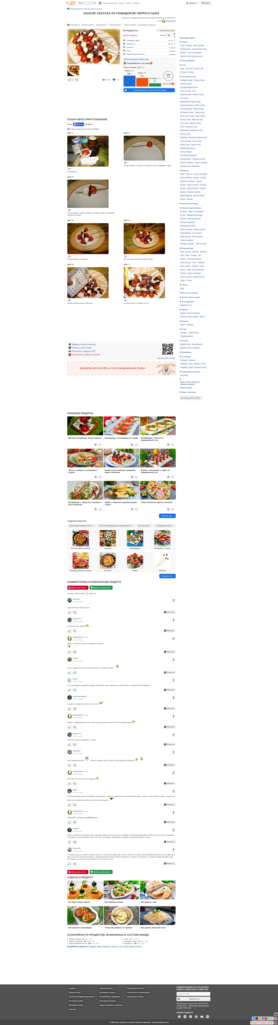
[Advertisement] (194, 21)
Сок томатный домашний (188, 155)
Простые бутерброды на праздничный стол (116, 526)
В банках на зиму (186, 84)
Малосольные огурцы (187, 116)
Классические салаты (199, 49)
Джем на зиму (200, 116)
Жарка (190, 211)
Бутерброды (187, 352)
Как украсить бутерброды (80, 928)
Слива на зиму (199, 112)
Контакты (72, 1009)
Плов (182, 255)
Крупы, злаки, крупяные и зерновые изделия (190, 383)
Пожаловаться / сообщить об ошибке (86, 354)
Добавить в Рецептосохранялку (84, 344)
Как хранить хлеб (149, 902)
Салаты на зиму (185, 91)
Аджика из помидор (186, 162)
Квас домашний (197, 344)
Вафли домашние (186, 195)
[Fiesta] (69, 680)
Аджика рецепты (185, 159)
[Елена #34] (69, 849)
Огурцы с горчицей (201, 162)
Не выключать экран (167, 30)
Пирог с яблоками (189, 392)
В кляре (189, 280)
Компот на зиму (199, 105)
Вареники (201, 262)
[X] (256, 1018)
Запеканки (203, 252)
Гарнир (184, 285)
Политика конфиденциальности (82, 997)
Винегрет (183, 52)
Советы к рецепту (130, 25)
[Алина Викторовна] (69, 697)
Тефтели (183, 273)
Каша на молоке (185, 262)
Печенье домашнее (200, 174)
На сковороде (198, 211)
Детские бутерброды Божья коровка (85, 438)
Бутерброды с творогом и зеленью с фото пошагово (85, 503)
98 (72, 80)
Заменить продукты (130, 35)
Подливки (183, 332)
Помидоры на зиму (186, 80)
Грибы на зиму (185, 144)
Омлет (194, 262)
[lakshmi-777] (69, 620)
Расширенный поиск (135, 988)
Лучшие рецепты (106, 988)
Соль (129, 51)
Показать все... (167, 576)
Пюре (182, 288)
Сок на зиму (184, 98)
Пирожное (190, 324)
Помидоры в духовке (187, 244)
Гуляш (202, 266)
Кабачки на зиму (198, 94)
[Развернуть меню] (276, 1023)
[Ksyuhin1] (69, 830)
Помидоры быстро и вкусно (80, 570)
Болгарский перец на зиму (189, 87)
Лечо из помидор (185, 152)
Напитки (185, 341)
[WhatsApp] (269, 1018)
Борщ (182, 68)
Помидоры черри (133, 40)
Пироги (182, 174)
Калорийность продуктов (147, 25)
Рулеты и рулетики (193, 313)
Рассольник (189, 68)
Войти (207, 3)
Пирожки (196, 177)
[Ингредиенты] (276, 1014)
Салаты (185, 42)
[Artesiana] (69, 600)
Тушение (183, 218)
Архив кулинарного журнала (110, 1005)
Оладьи (203, 177)
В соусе (182, 215)
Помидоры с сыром (186, 367)
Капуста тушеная (186, 277)
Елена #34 (76, 848)
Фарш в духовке (185, 236)
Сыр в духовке (197, 233)
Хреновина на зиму (199, 159)
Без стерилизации (186, 109)
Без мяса (107, 570)
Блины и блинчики (186, 177)
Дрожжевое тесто (186, 305)
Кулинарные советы (107, 992)
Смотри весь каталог (192, 398)
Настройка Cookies (76, 1005)
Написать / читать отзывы (82, 348)
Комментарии (102, 24)
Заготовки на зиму (189, 76)
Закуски (185, 309)
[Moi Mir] (262, 1018)
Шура (75, 790)
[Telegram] (272, 1018)
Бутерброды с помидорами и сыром (121, 438)
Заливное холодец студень (189, 316)
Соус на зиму (197, 141)
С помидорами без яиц (164, 526)
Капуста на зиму (197, 119)
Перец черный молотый (135, 54)
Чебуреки (195, 266)
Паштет (202, 316)
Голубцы (194, 255)
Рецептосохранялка (110, 3)
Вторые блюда (187, 248)
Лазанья (183, 269)
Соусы (184, 329)
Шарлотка (189, 174)
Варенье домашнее (186, 105)
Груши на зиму (196, 144)
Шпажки (162, 570)
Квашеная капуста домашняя (189, 166)
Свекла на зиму (185, 134)
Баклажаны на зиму (186, 112)
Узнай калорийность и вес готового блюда (149, 90)
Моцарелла (131, 44)
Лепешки (203, 188)
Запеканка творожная (194, 259)
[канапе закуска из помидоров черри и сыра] (73, 70)
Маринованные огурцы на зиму (190, 101)
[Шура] (69, 791)
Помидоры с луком (186, 364)
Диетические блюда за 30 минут (82, 526)
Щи (202, 68)
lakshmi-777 (77, 619)
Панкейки (190, 199)
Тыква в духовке (200, 244)
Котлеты (188, 252)
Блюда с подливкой (194, 273)
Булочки (183, 185)
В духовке (183, 211)
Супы (184, 65)
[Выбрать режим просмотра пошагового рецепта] (70, 168)
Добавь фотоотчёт (78, 588)
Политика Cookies (76, 1001)
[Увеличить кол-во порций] (174, 34)
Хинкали (183, 259)
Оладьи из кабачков (193, 192)
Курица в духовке (200, 229)
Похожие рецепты (88, 25)
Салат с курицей (198, 45)
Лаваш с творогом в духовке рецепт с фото (121, 503)
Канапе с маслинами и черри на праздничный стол (155, 471)
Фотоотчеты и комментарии (138, 992)
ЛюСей (75, 658)
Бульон (197, 68)
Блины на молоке (193, 188)
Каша (182, 252)
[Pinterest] (266, 1018)
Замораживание (185, 233)
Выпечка (185, 170)
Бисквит (183, 188)
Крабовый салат (185, 49)
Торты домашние (188, 61)
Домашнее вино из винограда (190, 348)
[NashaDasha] (69, 638)
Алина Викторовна (80, 696)
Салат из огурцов (186, 45)
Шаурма (183, 313)
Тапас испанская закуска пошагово (156, 502)
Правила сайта (75, 992)
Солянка (191, 72)
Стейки (187, 255)
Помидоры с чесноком (187, 360)
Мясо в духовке (197, 236)
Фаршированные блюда (194, 215)
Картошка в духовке (194, 218)
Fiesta (75, 679)
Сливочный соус (193, 332)
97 (118, 80)
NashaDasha (171, 21)
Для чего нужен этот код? (166, 358)
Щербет (182, 324)
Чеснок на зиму (185, 119)
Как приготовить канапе (79, 902)
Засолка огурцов (185, 141)
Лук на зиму (184, 123)
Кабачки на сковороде (187, 222)
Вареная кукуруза (186, 387)
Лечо (193, 91)
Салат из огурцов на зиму (188, 127)
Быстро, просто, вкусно (191, 297)
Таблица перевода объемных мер (136, 59)
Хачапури (203, 185)
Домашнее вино (185, 344)
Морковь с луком (199, 364)
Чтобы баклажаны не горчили (118, 928)
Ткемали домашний (186, 336)
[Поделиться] (276, 1018)
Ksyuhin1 (76, 829)
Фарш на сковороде (186, 240)
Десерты (185, 321)
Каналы (121, 3)
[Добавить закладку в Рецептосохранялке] (114, 80)
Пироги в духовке (193, 185)
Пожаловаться (75, 25)
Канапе (135, 570)
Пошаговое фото (115, 24)
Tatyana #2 (76, 751)
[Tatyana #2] (69, 752)
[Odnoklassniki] (259, 1018)
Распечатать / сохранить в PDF (84, 351)
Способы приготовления (191, 208)
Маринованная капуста (187, 148)
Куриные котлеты (198, 277)
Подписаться (194, 999)
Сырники (199, 181)
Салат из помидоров (194, 52)
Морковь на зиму (195, 123)
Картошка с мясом (200, 367)
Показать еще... (167, 516)
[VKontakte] (253, 1018)
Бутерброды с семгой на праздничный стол (152, 439)
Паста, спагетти (185, 266)
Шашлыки (195, 252)
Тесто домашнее (188, 301)
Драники (183, 192)
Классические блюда (190, 203)
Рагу (199, 255)
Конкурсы (136, 3)
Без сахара (184, 375)
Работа (128, 3)
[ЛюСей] (69, 659)
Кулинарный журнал (107, 1001)
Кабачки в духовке (186, 229)
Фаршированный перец (187, 226)
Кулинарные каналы (135, 997)
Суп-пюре (183, 72)
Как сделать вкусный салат (153, 928)
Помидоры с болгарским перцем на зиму (193, 137)
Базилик (130, 47)
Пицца (189, 269)
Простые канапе (144, 526)
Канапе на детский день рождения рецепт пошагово (120, 471)
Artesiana (76, 599)
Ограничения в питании (191, 372)
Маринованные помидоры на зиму (191, 130)
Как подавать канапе (114, 902)
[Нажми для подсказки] (151, 63)
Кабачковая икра (185, 94)
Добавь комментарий (102, 588)
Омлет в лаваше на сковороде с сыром (82, 471)
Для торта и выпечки (190, 293)
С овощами (186, 357)
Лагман (182, 280)
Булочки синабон (199, 195)
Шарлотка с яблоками (187, 181)
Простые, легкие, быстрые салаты (191, 56)
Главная (72, 988)
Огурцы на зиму (199, 80)
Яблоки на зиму (199, 109)
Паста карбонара (198, 269)
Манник (182, 199)
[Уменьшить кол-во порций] (174, 36)
